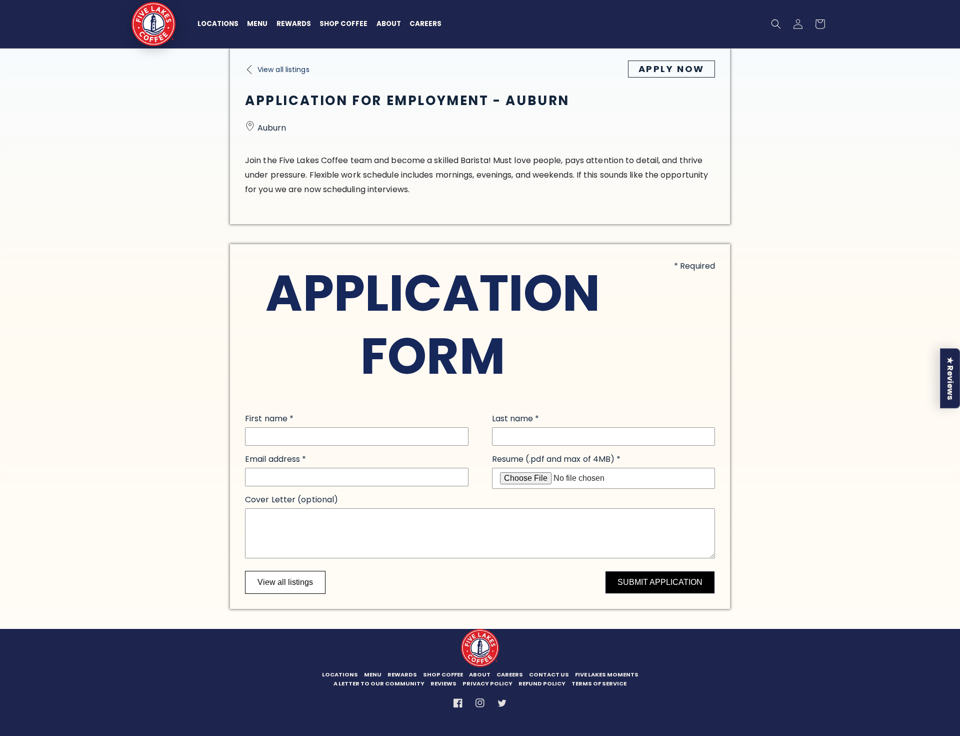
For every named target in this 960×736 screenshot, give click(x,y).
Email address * (275, 459)
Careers (426, 24)
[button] (776, 24)
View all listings (285, 582)
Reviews (443, 683)
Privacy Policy (487, 683)
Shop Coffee (344, 24)
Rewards (293, 24)
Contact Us (549, 674)
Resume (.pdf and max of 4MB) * (556, 459)
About (388, 24)
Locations (218, 24)
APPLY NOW (671, 69)
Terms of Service (599, 683)
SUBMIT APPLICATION (660, 582)
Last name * (516, 418)
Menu (257, 24)
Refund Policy (542, 683)
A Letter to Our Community (379, 683)
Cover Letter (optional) (291, 499)
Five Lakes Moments (606, 674)
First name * (269, 418)
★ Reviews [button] (950, 378)
